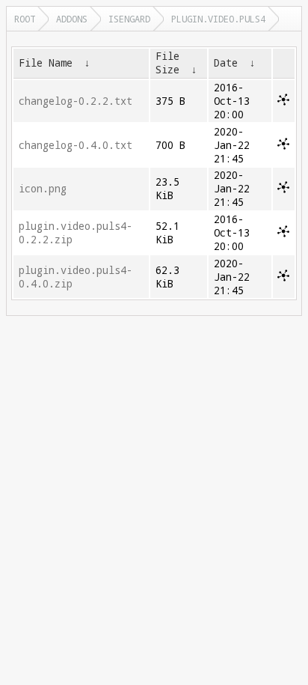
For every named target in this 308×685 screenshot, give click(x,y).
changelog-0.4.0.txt (75, 145)
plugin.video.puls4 (218, 19)
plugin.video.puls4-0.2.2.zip (75, 232)
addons (71, 19)
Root (24, 19)
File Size (167, 62)
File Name (46, 63)
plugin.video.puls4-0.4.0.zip (75, 277)
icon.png (43, 188)
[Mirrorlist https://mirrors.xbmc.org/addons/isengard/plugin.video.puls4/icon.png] (283, 189)
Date (226, 63)
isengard (129, 19)
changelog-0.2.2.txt (75, 101)
